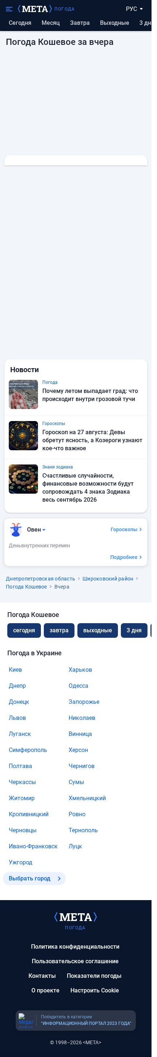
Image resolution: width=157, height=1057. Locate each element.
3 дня (146, 22)
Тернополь (83, 830)
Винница (80, 733)
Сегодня (20, 22)
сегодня (24, 630)
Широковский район (108, 579)
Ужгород (20, 862)
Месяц (51, 22)
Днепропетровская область (40, 579)
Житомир (22, 798)
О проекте (45, 990)
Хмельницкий (87, 798)
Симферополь (28, 750)
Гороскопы (124, 529)
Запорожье (84, 701)
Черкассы (22, 782)
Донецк (19, 701)
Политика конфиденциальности (75, 946)
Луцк (75, 846)
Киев (15, 669)
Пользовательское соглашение (75, 961)
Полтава (20, 766)
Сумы (76, 782)
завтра (59, 630)
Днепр (17, 685)
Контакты (42, 975)
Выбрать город (29, 878)
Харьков (80, 669)
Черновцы (23, 830)
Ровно (77, 814)
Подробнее (124, 557)
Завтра (80, 22)
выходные (114, 22)
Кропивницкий (29, 814)
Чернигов (82, 766)
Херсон (78, 750)
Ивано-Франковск (33, 846)
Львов (17, 717)
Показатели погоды (94, 975)
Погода (64, 9)
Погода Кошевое (26, 587)
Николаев (82, 717)
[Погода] (75, 916)
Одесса (78, 685)
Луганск (20, 733)
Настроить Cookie (94, 990)
